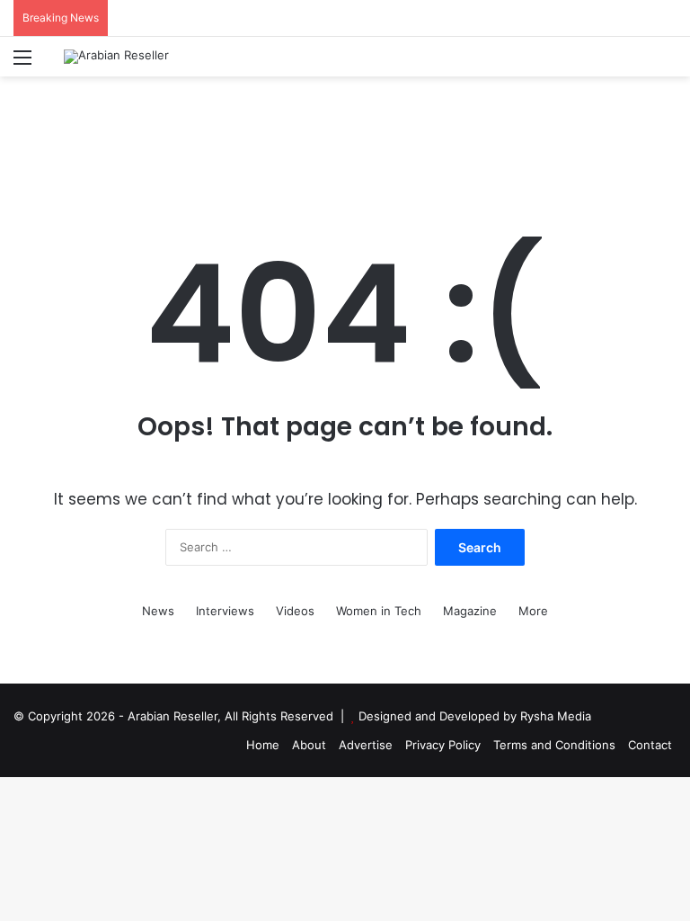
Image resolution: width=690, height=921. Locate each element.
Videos (295, 611)
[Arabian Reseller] (116, 56)
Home (262, 745)
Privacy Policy (443, 745)
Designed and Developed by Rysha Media (474, 716)
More (533, 611)
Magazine (470, 611)
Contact (650, 745)
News (158, 611)
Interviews (225, 611)
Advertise (366, 745)
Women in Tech (378, 611)
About (309, 745)
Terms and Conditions (554, 745)
